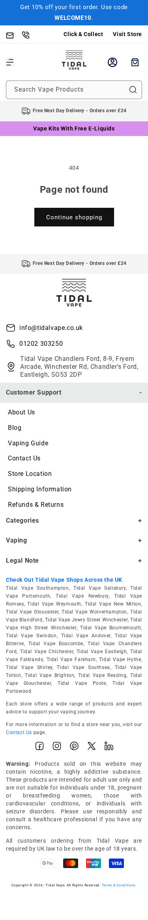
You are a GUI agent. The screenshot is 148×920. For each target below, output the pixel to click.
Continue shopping (74, 217)
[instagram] (57, 747)
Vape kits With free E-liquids (73, 128)
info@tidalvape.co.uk (51, 328)
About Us (21, 412)
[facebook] (39, 747)
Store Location (30, 473)
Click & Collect (83, 34)
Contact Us (24, 458)
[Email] (14, 34)
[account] (112, 62)
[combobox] (74, 90)
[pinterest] (74, 747)
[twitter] (91, 747)
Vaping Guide (28, 443)
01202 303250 (41, 343)
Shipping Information (40, 489)
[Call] (29, 34)
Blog (14, 427)
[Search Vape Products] (133, 89)
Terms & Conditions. (119, 885)
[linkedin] (109, 747)
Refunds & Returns (36, 504)
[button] (10, 62)
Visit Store (127, 34)
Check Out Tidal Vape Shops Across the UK (64, 580)
